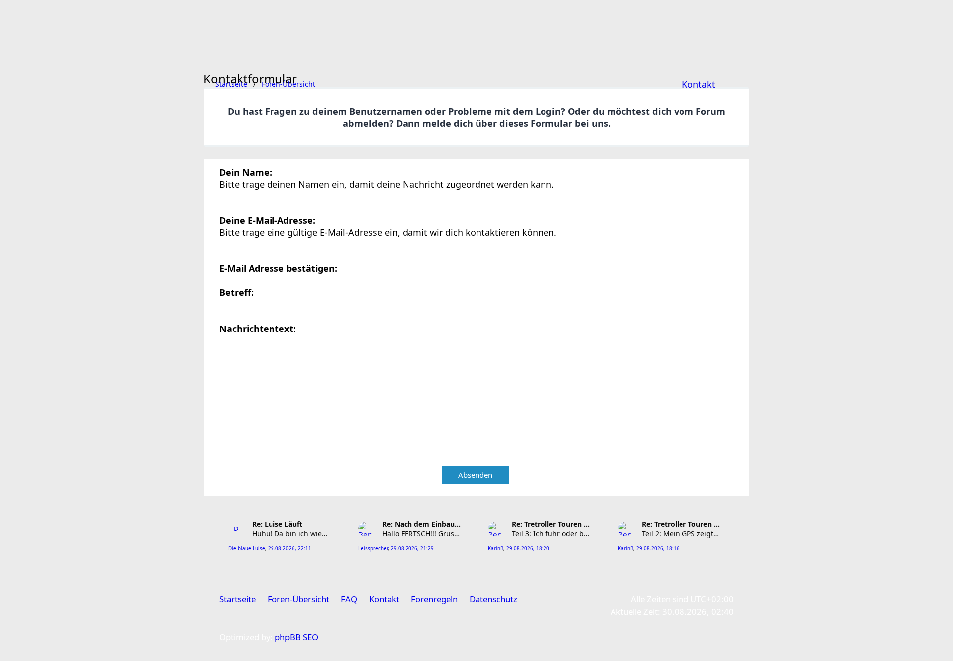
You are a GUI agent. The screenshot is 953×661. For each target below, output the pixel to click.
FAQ (349, 599)
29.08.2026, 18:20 (527, 548)
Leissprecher (373, 548)
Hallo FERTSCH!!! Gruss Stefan (422, 533)
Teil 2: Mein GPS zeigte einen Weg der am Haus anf (681, 533)
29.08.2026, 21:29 (412, 548)
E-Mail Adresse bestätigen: (278, 268)
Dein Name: (245, 172)
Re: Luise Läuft (277, 524)
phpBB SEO (296, 637)
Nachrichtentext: (257, 328)
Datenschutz (493, 599)
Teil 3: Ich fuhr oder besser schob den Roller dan (551, 533)
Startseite (237, 599)
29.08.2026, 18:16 (658, 548)
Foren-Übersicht (298, 599)
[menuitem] (698, 84)
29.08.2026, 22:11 (289, 548)
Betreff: (236, 292)
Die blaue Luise (246, 548)
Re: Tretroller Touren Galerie (551, 524)
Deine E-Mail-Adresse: (267, 220)
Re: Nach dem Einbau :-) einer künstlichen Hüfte (422, 524)
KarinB (495, 548)
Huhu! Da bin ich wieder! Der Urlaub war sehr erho (292, 533)
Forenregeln (434, 599)
